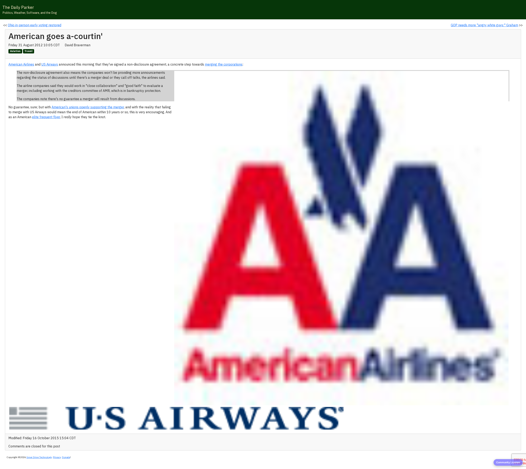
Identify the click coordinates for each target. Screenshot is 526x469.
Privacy (57, 457)
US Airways (49, 64)
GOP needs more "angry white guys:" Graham (484, 25)
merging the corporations (223, 64)
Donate (66, 457)
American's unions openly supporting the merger (88, 107)
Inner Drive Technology (39, 457)
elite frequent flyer (46, 117)
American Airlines (21, 64)
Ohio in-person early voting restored (34, 25)
